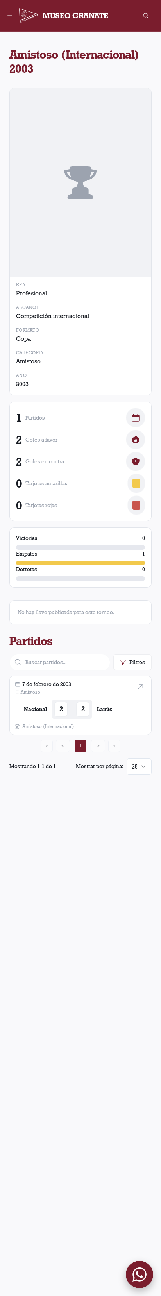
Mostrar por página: (99, 766)
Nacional (35, 709)
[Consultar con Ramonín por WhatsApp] (139, 1274)
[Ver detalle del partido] (140, 687)
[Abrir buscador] (146, 15)
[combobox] (139, 766)
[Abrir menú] (10, 15)
